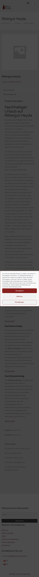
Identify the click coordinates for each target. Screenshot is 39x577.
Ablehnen (19, 296)
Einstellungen (19, 302)
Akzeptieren (19, 291)
